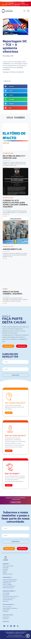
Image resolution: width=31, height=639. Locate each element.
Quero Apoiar (6, 617)
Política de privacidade (15, 635)
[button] (24, 11)
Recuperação (6, 594)
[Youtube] (14, 626)
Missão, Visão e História (8, 566)
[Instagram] (7, 626)
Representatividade (7, 574)
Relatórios (5, 569)
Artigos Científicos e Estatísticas (10, 596)
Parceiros (5, 571)
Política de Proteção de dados (16, 637)
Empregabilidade (7, 583)
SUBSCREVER (15, 375)
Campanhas (5, 611)
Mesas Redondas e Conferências (10, 608)
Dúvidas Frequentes (7, 599)
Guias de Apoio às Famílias (9, 586)
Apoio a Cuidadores (7, 584)
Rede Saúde (5, 601)
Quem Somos (5, 567)
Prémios (5, 572)
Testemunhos (6, 610)
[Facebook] (4, 626)
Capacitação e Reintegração (9, 581)
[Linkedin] (10, 626)
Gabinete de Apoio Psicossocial (10, 579)
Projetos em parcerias (8, 587)
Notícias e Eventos (7, 606)
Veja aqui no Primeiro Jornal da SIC (13, 72)
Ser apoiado (5, 618)
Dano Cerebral (6, 593)
